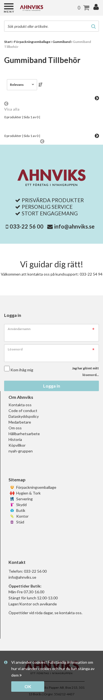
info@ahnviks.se (74, 226)
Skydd (21, 504)
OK (27, 686)
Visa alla (12, 109)
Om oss (15, 428)
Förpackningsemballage (35, 487)
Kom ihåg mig (21, 369)
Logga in (51, 385)
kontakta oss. (70, 612)
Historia (15, 439)
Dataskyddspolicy (24, 416)
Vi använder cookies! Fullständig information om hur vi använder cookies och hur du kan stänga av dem (52, 669)
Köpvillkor (17, 445)
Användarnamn (19, 329)
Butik (20, 510)
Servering (24, 498)
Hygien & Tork (28, 493)
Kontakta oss (20, 404)
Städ (19, 522)
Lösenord (15, 349)
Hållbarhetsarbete (24, 433)
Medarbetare (20, 422)
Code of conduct (23, 410)
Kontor (22, 516)
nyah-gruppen (21, 451)
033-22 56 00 (26, 226)
